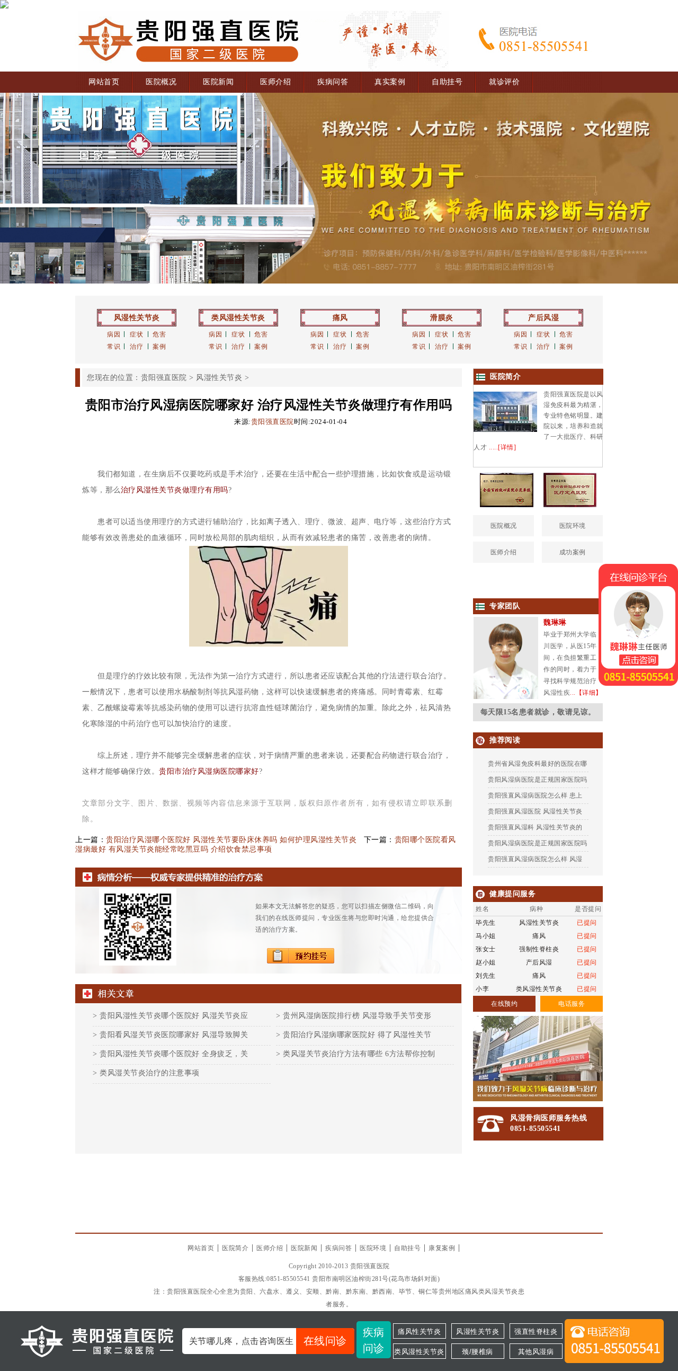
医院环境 (572, 525)
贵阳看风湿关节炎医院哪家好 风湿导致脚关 (174, 1035)
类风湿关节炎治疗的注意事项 (150, 1073)
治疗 (136, 346)
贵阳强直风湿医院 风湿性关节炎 (535, 811)
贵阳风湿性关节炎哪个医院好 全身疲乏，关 (174, 1054)
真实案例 (389, 82)
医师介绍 (275, 82)
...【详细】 (586, 692)
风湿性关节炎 (137, 318)
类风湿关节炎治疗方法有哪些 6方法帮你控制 (359, 1054)
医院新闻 (218, 82)
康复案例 (442, 1248)
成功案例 (572, 552)
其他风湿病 (536, 1352)
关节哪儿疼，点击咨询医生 (268, 1341)
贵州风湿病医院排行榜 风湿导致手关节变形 (357, 1016)
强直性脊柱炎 (535, 1331)
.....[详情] (502, 447)
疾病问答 (332, 82)
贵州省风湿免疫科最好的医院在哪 (537, 763)
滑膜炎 (441, 318)
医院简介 (235, 1248)
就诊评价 (504, 82)
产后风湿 (543, 318)
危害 (159, 334)
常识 (113, 346)
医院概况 (161, 82)
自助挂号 (447, 82)
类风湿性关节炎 (238, 318)
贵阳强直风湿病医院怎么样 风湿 (535, 859)
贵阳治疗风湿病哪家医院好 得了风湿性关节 (357, 1035)
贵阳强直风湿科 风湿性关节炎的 (535, 827)
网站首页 (103, 82)
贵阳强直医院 (164, 378)
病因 (113, 334)
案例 (159, 346)
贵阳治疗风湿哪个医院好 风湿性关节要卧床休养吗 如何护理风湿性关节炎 (231, 840)
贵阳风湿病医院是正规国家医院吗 (537, 779)
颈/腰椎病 (477, 1352)
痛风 (340, 318)
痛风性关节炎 (419, 1331)
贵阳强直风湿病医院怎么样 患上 (535, 795)
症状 (136, 334)
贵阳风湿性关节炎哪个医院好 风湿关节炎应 (174, 1016)
